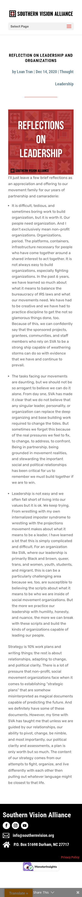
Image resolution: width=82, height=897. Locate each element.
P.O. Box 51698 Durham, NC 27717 (41, 844)
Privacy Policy (70, 857)
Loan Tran (25, 71)
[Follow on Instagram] (15, 825)
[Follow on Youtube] (24, 825)
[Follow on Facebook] (6, 825)
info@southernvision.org (33, 835)
